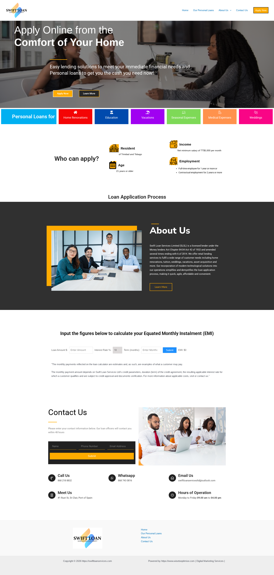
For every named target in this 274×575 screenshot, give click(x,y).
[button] (229, 10)
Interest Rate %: (103, 350)
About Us (223, 10)
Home (185, 10)
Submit (169, 350)
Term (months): (132, 350)
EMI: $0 (182, 350)
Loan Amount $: (59, 350)
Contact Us (242, 10)
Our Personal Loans (203, 10)
